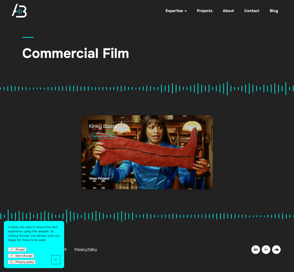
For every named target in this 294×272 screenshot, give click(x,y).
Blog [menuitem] (274, 10)
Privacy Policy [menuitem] (85, 249)
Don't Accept (23, 255)
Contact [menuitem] (251, 10)
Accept (20, 249)
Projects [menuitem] (204, 10)
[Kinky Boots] (147, 152)
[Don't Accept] (55, 259)
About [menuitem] (228, 10)
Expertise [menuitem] (174, 10)
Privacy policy (24, 262)
